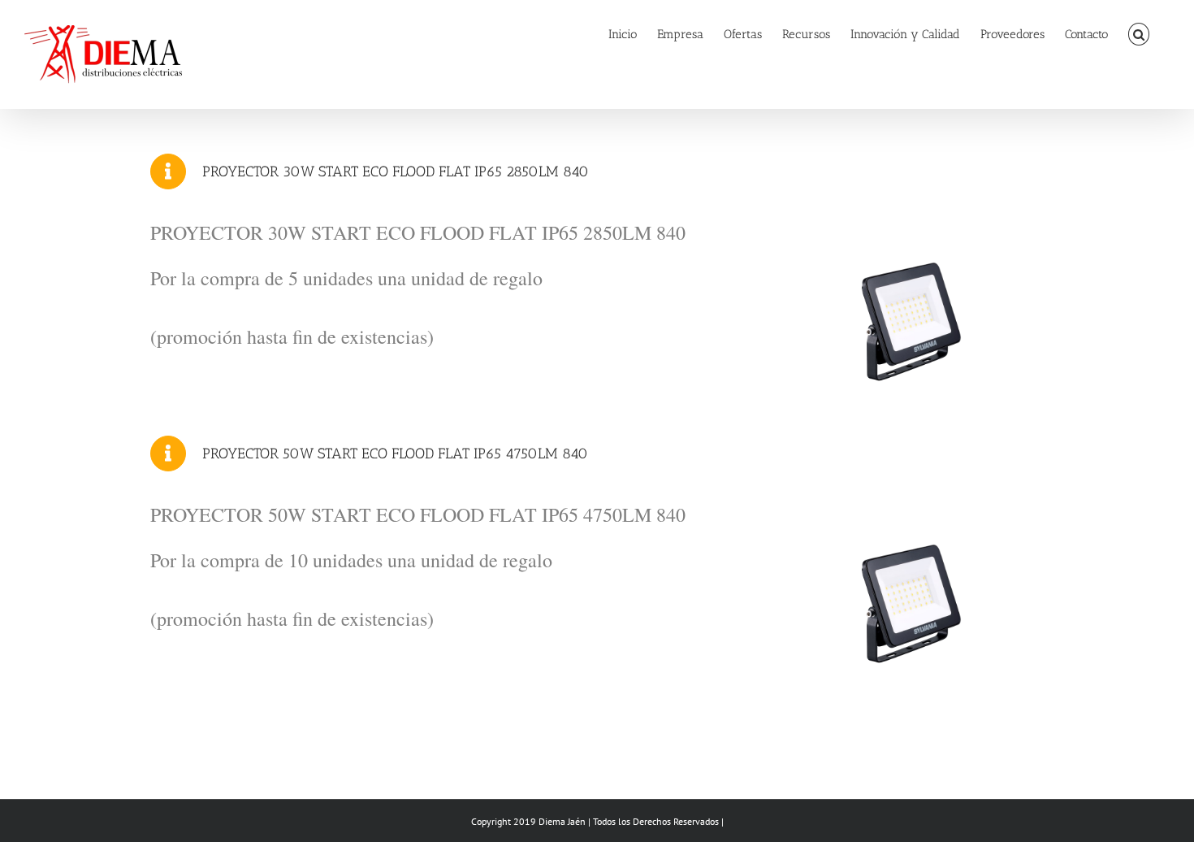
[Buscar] (1139, 34)
